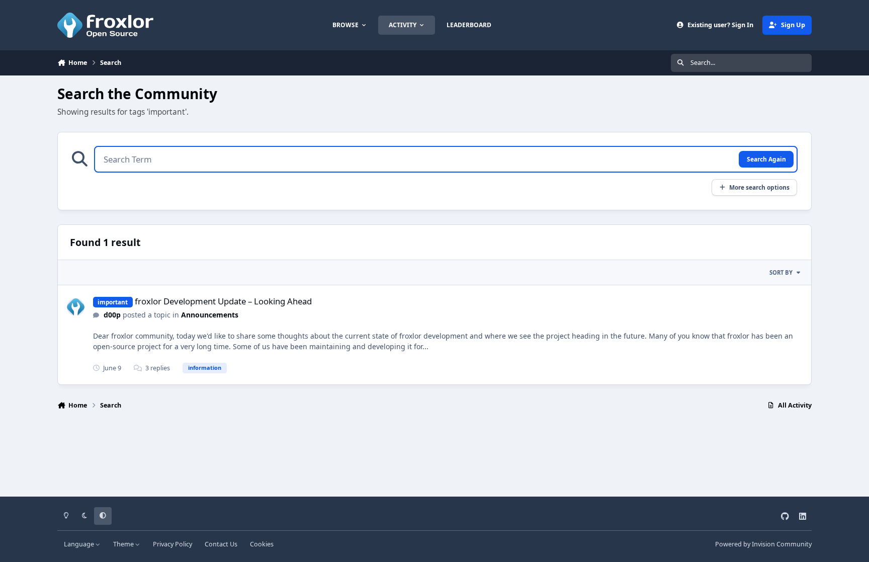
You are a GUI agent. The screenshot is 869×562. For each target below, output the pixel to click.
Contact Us (221, 544)
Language (80, 544)
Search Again (766, 159)
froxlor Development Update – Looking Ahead (223, 301)
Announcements (209, 314)
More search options (759, 187)
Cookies (262, 544)
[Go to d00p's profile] (75, 307)
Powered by (763, 544)
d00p (112, 314)
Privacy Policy (172, 544)
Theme (124, 544)
